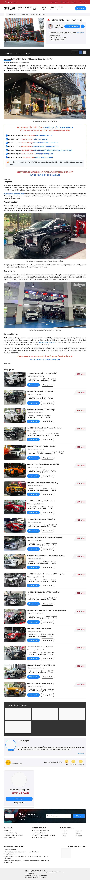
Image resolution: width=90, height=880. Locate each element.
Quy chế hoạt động (11, 833)
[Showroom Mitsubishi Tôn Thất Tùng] (45, 96)
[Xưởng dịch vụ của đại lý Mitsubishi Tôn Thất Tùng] (45, 305)
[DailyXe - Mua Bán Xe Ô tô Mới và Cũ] (9, 8)
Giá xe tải (44, 8)
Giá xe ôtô (35, 8)
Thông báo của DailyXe (40, 837)
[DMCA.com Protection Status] (77, 874)
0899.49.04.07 (73, 26)
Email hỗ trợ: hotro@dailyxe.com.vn (15, 852)
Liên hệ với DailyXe (10, 837)
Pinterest (78, 831)
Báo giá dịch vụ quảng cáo (41, 830)
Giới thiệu (8, 830)
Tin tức (59, 7)
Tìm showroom (65, 2)
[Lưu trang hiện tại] (68, 8)
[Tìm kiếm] (65, 8)
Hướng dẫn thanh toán (40, 833)
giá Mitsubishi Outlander (47, 342)
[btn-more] (84, 52)
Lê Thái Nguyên (8, 62)
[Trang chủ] (5, 14)
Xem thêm (81, 753)
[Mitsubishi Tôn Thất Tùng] (18, 714)
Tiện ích (52, 7)
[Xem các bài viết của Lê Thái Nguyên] (10, 745)
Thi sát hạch (83, 2)
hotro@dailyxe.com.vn (11, 2)
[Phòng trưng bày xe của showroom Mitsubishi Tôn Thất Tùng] (45, 236)
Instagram (79, 835)
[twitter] (21, 744)
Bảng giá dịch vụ (54, 2)
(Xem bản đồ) (80, 32)
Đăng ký (78, 816)
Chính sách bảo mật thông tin (14, 835)
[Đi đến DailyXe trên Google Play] (79, 850)
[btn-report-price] (83, 26)
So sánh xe (74, 2)
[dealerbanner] (24, 32)
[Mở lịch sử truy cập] (72, 8)
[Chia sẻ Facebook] (80, 52)
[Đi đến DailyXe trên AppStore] (79, 855)
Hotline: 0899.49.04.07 (11, 849)
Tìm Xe (29, 7)
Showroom (22, 7)
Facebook (64, 831)
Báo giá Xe (80, 8)
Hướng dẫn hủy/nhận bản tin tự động (44, 835)
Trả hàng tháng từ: (35, 376)
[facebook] (19, 744)
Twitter (64, 835)
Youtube (64, 833)
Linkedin (78, 833)
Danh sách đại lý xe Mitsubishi (14, 193)
